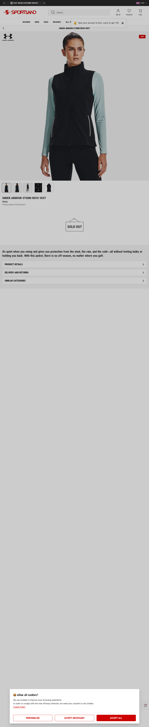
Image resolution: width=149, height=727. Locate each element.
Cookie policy (19, 707)
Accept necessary (74, 718)
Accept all (116, 718)
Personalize (33, 718)
